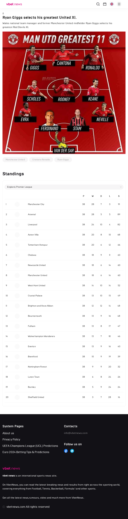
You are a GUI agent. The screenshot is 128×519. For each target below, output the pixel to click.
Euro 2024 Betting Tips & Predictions (25, 452)
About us (8, 433)
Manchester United (15, 159)
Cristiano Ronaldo (41, 159)
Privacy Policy (11, 439)
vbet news (8, 475)
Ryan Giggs (63, 159)
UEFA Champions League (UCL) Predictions (30, 446)
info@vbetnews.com (76, 433)
